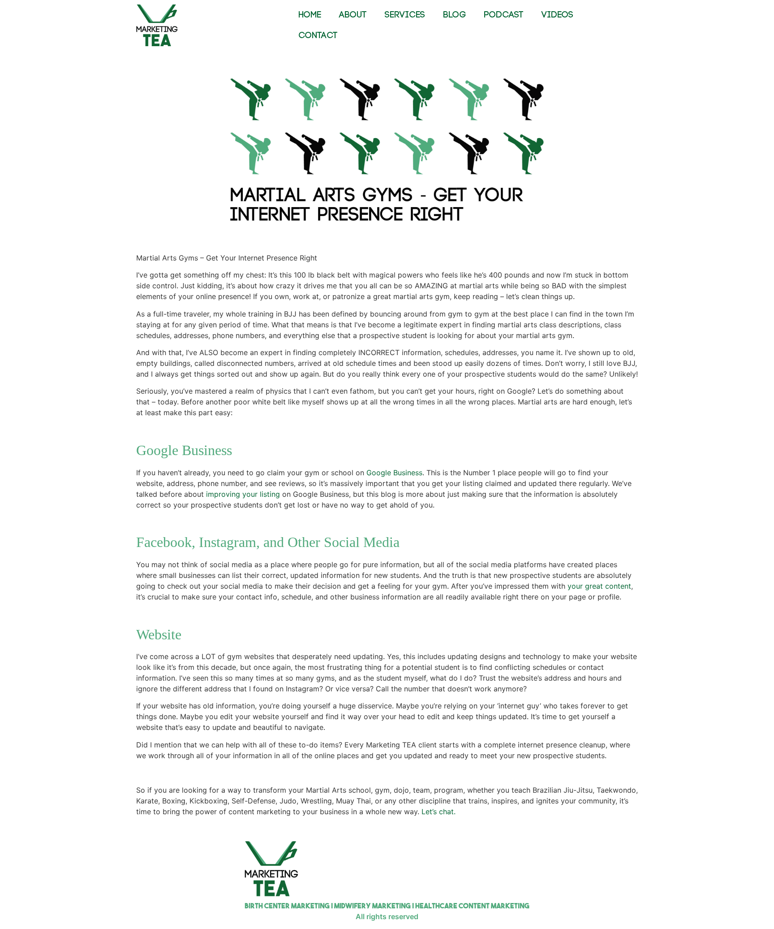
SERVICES (405, 15)
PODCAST (504, 15)
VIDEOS (557, 15)
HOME (309, 15)
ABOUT (353, 15)
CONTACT (318, 35)
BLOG (454, 15)
